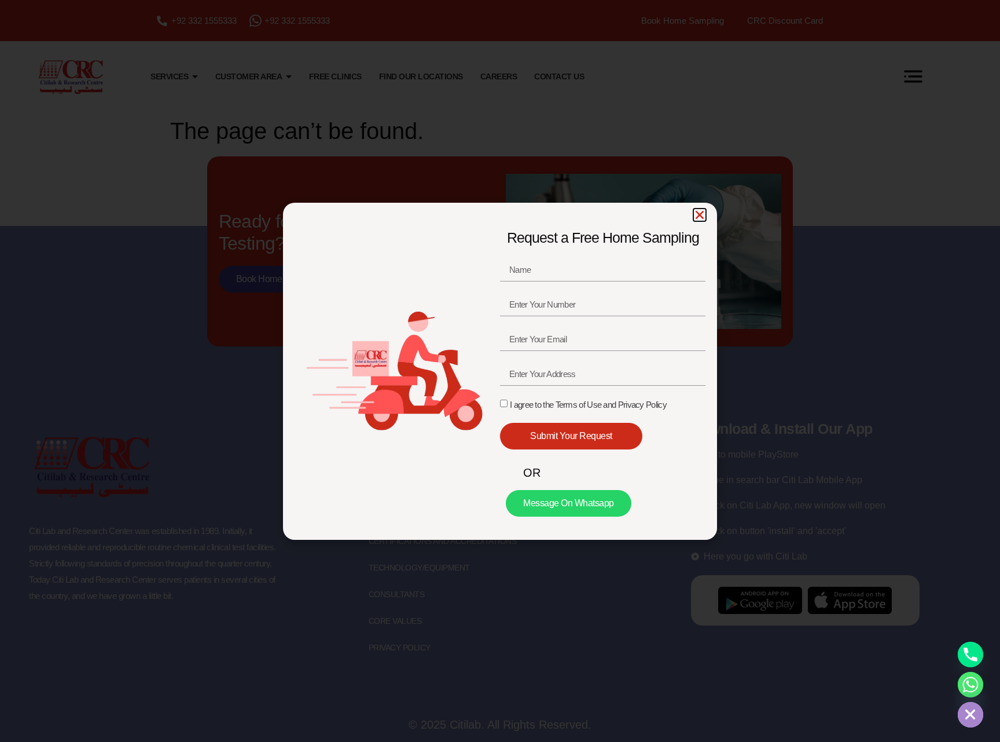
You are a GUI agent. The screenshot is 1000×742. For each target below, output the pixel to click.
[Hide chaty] (970, 715)
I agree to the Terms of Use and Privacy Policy (588, 405)
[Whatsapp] (970, 684)
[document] (500, 371)
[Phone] (970, 654)
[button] (699, 215)
